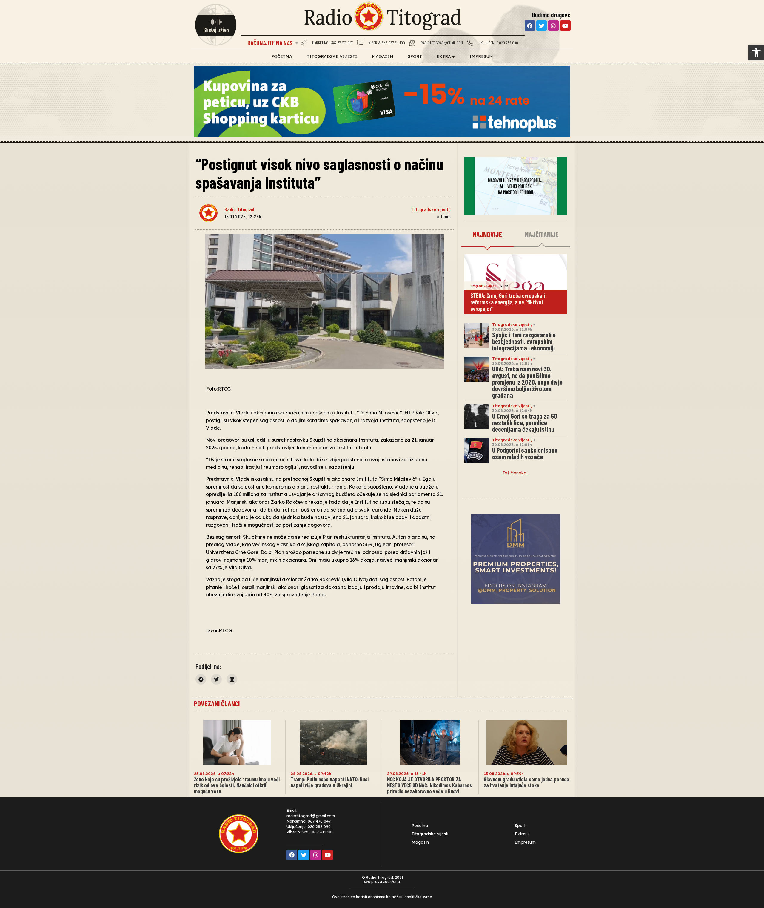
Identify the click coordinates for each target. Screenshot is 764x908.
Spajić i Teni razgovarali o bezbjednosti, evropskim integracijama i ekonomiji (524, 341)
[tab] (487, 235)
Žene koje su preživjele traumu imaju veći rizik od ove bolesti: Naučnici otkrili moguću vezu (237, 785)
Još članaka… (515, 473)
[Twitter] (541, 25)
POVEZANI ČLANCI (217, 703)
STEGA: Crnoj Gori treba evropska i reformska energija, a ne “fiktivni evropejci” (507, 302)
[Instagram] (553, 25)
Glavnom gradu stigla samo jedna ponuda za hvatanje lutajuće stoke (526, 782)
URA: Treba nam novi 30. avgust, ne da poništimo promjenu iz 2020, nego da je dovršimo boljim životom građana (527, 382)
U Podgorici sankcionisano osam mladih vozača (524, 453)
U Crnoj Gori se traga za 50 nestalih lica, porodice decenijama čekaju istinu (524, 422)
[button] (756, 52)
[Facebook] (530, 25)
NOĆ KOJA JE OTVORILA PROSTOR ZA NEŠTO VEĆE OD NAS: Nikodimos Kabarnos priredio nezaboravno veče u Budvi (429, 785)
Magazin (382, 56)
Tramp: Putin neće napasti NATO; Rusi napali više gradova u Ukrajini (330, 782)
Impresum (481, 56)
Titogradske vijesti (332, 56)
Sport (415, 56)
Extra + (446, 56)
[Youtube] (565, 25)
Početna (281, 56)
